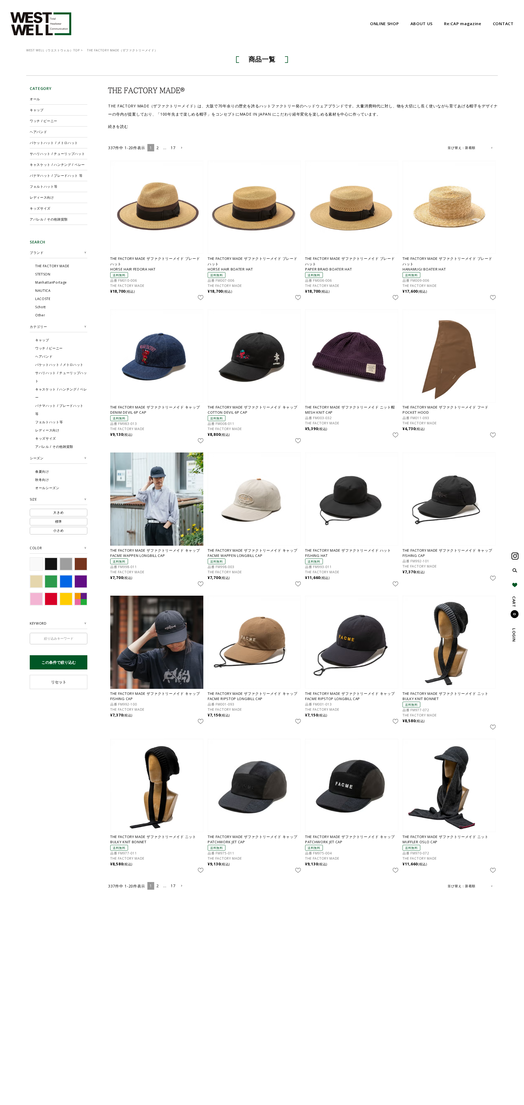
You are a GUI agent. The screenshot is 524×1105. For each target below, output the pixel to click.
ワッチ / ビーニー (43, 121)
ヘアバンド (38, 132)
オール (35, 99)
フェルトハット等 (44, 186)
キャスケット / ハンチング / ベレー (57, 164)
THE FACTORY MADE (127, 285)
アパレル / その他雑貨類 (49, 219)
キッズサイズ (40, 208)
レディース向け (42, 197)
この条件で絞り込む (58, 662)
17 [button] (173, 147)
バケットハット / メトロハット (54, 142)
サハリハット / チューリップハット (57, 153)
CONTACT (503, 23)
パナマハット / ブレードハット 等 (56, 175)
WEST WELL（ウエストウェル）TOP (53, 50)
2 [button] (157, 147)
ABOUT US (421, 23)
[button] (181, 148)
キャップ (37, 110)
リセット (58, 681)
